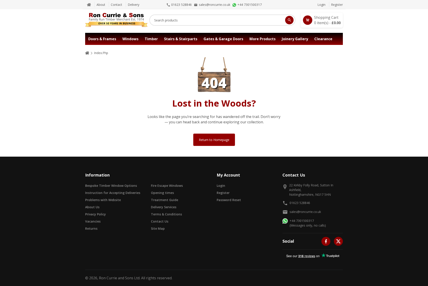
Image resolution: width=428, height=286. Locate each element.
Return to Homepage (214, 140)
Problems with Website (103, 200)
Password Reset (229, 200)
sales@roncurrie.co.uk (305, 212)
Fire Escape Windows (167, 185)
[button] (322, 20)
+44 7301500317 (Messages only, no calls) (308, 223)
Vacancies (93, 221)
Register (337, 4)
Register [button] (223, 193)
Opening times (162, 193)
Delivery (133, 4)
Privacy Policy (95, 214)
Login (321, 4)
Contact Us (159, 221)
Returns (91, 228)
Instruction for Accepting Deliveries (112, 193)
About (101, 4)
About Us (92, 207)
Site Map (158, 228)
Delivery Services (163, 207)
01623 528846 (300, 203)
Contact (116, 4)
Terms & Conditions (166, 214)
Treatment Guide (164, 200)
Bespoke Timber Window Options (111, 185)
